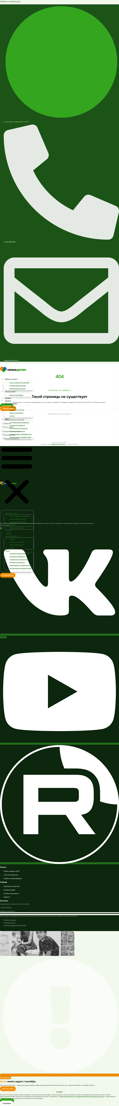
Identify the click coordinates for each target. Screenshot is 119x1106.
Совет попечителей (16, 413)
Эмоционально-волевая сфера (20, 437)
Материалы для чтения (17, 389)
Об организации (10, 404)
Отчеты (11, 416)
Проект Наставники (16, 395)
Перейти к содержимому (10, 1)
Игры (6, 419)
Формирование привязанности (20, 434)
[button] (17, 475)
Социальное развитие (17, 425)
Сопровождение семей (17, 386)
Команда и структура (16, 410)
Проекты (8, 401)
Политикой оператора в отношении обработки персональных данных (82, 1096)
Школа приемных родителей (19, 383)
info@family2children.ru (58, 444)
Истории (8, 398)
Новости (12, 407)
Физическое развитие (17, 431)
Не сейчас (59, 1092)
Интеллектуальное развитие (19, 422)
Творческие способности (18, 428)
